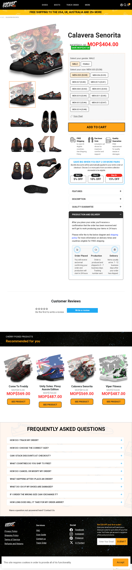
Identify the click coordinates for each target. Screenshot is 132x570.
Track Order (41, 543)
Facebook (79, 530)
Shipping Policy (12, 535)
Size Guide (41, 534)
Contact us (41, 539)
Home (2, 17)
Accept (120, 562)
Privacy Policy (11, 531)
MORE (87, 5)
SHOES (45, 5)
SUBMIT (121, 541)
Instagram (79, 534)
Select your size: (86, 69)
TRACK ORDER (72, 5)
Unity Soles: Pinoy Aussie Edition (50, 388)
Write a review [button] (82, 310)
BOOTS (57, 5)
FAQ (38, 530)
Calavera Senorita (94, 35)
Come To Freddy (18, 386)
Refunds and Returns (14, 543)
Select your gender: (82, 58)
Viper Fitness (113, 386)
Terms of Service (12, 539)
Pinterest (79, 538)
